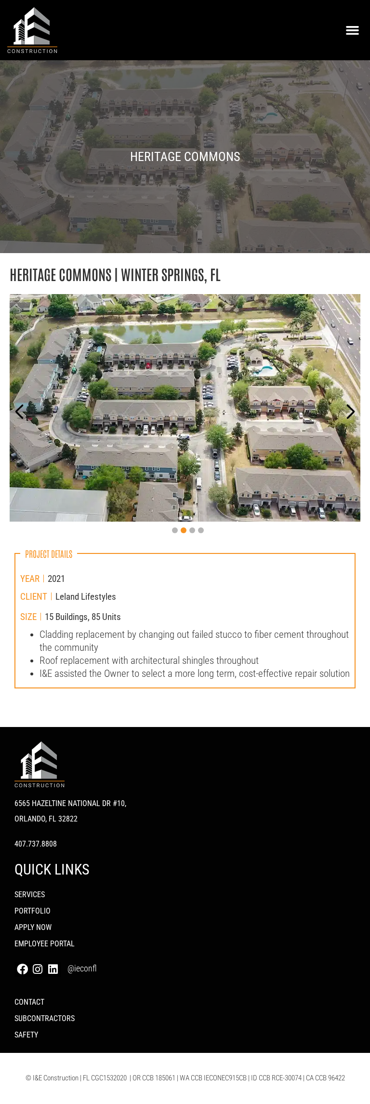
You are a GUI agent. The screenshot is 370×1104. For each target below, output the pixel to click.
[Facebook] (22, 969)
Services (29, 894)
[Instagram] (37, 969)
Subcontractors (44, 1018)
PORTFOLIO (32, 911)
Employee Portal (44, 943)
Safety (26, 1034)
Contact (29, 1002)
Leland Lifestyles (85, 596)
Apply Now (33, 927)
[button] (352, 30)
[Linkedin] (53, 969)
